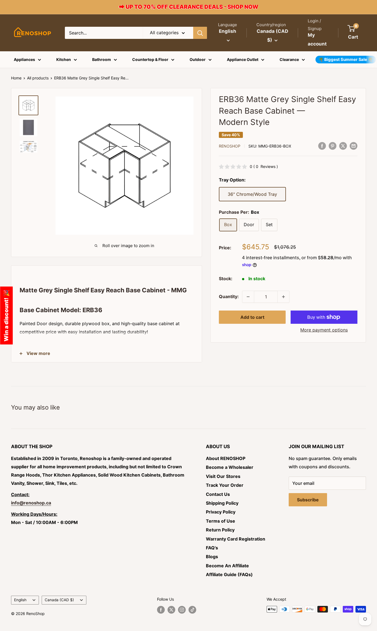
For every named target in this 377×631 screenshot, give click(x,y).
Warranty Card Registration (235, 539)
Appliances (24, 59)
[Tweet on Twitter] (343, 145)
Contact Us (218, 494)
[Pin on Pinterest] (332, 145)
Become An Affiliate (227, 565)
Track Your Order (224, 485)
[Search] (200, 33)
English (20, 600)
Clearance (289, 59)
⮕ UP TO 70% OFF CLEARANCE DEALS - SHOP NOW (188, 7)
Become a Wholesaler (229, 467)
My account (317, 39)
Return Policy (220, 530)
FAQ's (212, 547)
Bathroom (101, 59)
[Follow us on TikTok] (192, 610)
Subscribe (308, 499)
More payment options (324, 330)
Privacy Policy (220, 512)
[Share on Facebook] (322, 145)
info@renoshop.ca (31, 503)
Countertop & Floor (150, 59)
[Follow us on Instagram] (182, 610)
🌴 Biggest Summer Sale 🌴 (345, 59)
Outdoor (198, 59)
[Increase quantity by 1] (283, 297)
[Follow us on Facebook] (161, 610)
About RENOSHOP (225, 458)
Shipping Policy (222, 503)
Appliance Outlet (242, 59)
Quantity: (229, 296)
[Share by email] (353, 145)
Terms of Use (220, 521)
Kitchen (63, 59)
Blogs (212, 556)
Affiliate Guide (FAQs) (229, 574)
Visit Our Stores (223, 476)
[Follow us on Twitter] (171, 610)
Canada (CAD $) (59, 600)
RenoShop (229, 146)
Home (16, 78)
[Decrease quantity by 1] (248, 297)
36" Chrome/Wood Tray (252, 194)
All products (38, 78)
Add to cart (252, 317)
